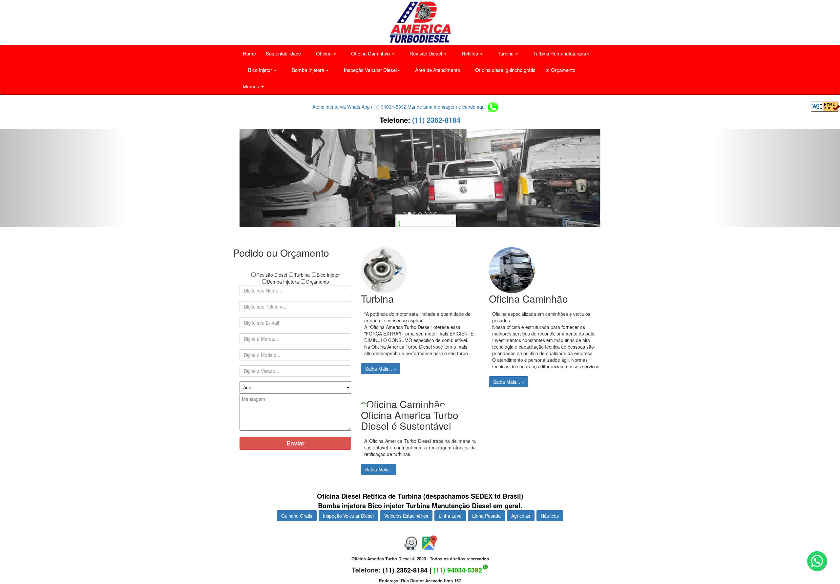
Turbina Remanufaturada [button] (559, 53)
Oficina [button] (324, 53)
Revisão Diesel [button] (425, 53)
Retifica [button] (469, 53)
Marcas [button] (252, 86)
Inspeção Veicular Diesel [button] (370, 69)
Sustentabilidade (283, 53)
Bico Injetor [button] (260, 69)
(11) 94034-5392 (457, 569)
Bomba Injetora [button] (308, 69)
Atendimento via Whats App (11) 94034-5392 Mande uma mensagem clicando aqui (399, 106)
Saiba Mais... (378, 469)
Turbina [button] (505, 53)
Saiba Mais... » (380, 368)
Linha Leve (450, 515)
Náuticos (550, 515)
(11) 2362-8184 (435, 120)
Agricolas (520, 515)
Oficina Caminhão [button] (370, 53)
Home (249, 53)
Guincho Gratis (296, 515)
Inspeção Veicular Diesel (348, 515)
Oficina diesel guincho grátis (505, 69)
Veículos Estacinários (406, 515)
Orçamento (562, 69)
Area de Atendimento (437, 69)
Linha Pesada (486, 515)
